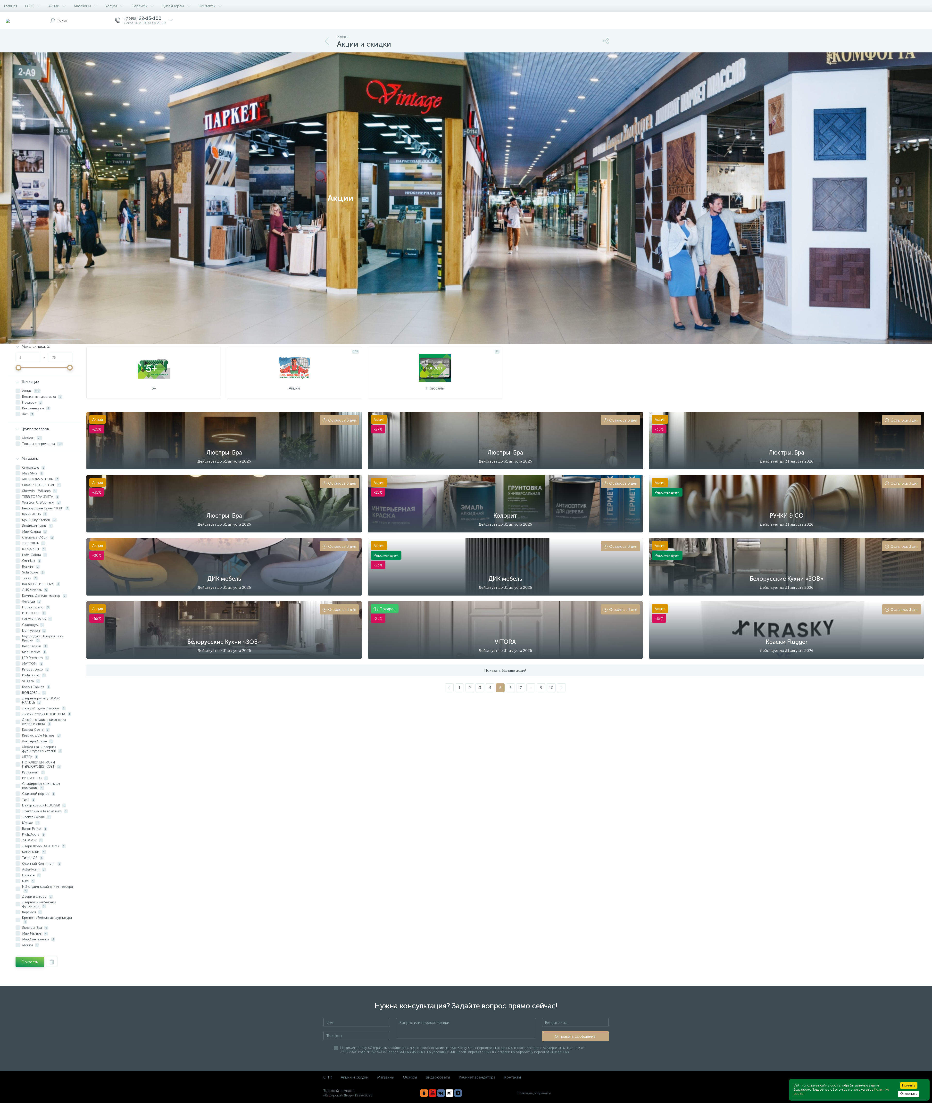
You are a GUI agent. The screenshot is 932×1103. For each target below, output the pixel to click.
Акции (53, 6)
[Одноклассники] (424, 1093)
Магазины (82, 6)
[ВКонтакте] (441, 1093)
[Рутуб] (449, 1093)
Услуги (111, 6)
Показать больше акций (505, 670)
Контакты (207, 6)
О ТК (29, 6)
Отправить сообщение (575, 1036)
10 (551, 687)
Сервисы (139, 6)
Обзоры (410, 1077)
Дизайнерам (173, 6)
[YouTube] (432, 1093)
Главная (10, 6)
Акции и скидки (354, 1077)
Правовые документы (534, 1093)
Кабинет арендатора (477, 1077)
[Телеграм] (458, 1093)
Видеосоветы (438, 1077)
